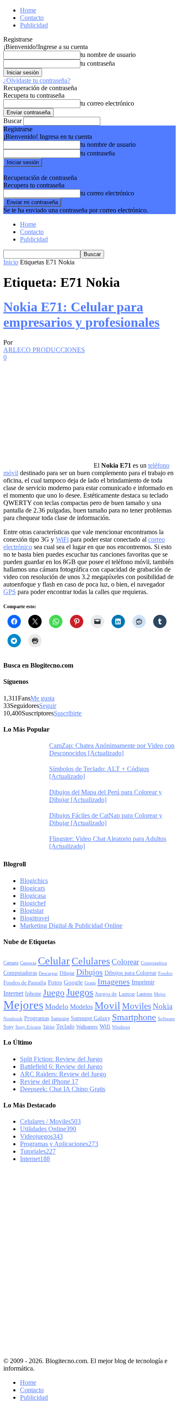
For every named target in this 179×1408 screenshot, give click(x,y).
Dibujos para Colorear (130, 973)
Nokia (162, 1006)
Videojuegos (41, 1136)
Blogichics (34, 880)
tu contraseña (97, 63)
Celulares (91, 961)
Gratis (90, 982)
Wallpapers (87, 1027)
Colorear (125, 961)
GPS (9, 591)
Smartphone (134, 1017)
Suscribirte (68, 713)
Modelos (81, 1006)
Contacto (32, 17)
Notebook (12, 1018)
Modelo (56, 1006)
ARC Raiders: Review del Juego (63, 1074)
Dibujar (67, 973)
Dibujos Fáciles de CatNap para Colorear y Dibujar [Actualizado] (105, 819)
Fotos (55, 982)
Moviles (136, 1006)
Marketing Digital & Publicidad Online (71, 925)
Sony (8, 1027)
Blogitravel (34, 918)
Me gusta (42, 698)
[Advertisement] (89, 1258)
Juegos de (106, 994)
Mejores (23, 1004)
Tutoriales (38, 1151)
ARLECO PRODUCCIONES (44, 349)
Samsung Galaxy (90, 1018)
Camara (10, 963)
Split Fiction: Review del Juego (61, 1059)
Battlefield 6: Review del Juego (61, 1066)
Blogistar (32, 910)
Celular (54, 960)
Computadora (154, 963)
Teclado (65, 1026)
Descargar (48, 973)
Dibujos (89, 971)
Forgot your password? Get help (45, 170)
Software (166, 1018)
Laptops (144, 994)
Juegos (79, 992)
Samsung (60, 1018)
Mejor (160, 993)
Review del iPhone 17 (49, 1081)
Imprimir (143, 982)
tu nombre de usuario (108, 54)
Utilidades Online (48, 1128)
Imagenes (113, 981)
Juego (54, 992)
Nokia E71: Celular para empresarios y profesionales (81, 314)
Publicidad (34, 25)
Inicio (10, 262)
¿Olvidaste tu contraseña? (36, 80)
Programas (36, 1018)
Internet (13, 993)
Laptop (127, 994)
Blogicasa (33, 895)
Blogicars (32, 888)
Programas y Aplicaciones (59, 1143)
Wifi (104, 1026)
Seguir (47, 705)
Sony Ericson (28, 1026)
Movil (107, 1005)
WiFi (62, 539)
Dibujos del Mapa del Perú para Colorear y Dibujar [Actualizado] (105, 796)
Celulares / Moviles (50, 1121)
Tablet (49, 1026)
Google (73, 982)
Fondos (165, 973)
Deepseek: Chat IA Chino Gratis (62, 1088)
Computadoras (20, 973)
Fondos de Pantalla (24, 983)
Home (28, 10)
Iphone (33, 993)
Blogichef (33, 903)
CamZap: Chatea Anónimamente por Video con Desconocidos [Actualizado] (111, 749)
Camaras (28, 962)
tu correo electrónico (107, 103)
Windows (121, 1026)
